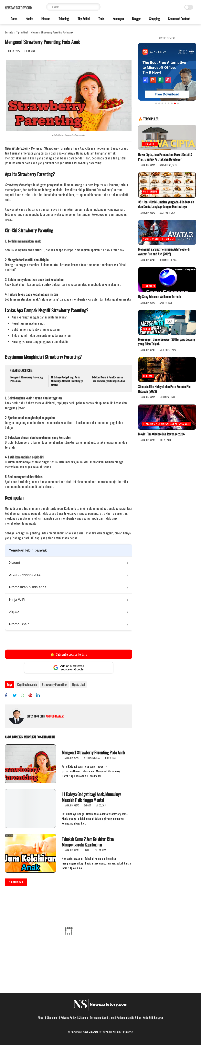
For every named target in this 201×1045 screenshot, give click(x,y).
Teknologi (63, 18)
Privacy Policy (68, 1017)
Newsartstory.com (18, 7)
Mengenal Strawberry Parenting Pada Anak (26, 379)
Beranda (9, 32)
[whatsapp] (24, 695)
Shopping (154, 18)
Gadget (87, 805)
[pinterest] (31, 695)
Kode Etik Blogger (153, 1017)
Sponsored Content (178, 18)
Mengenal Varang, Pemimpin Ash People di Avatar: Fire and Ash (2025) (164, 251)
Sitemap (83, 1017)
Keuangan (118, 18)
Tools (101, 18)
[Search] (97, 7)
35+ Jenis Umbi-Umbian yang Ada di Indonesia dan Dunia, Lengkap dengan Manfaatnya (166, 204)
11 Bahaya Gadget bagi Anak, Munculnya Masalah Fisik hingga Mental (67, 381)
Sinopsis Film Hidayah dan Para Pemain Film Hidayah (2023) (164, 389)
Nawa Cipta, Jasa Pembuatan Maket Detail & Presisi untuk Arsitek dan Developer (165, 157)
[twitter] (16, 695)
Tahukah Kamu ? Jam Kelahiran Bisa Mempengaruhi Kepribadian (108, 379)
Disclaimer (52, 1017)
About (41, 1017)
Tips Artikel (83, 18)
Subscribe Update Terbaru (68, 654)
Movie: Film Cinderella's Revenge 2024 (161, 434)
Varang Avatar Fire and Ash (158, 238)
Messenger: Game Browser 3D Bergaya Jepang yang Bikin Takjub (166, 341)
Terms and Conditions (102, 1017)
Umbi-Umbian (150, 191)
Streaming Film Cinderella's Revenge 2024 (166, 423)
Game (13, 18)
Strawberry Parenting (54, 684)
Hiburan (45, 18)
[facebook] (8, 695)
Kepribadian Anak (27, 684)
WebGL (146, 328)
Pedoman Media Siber (128, 1017)
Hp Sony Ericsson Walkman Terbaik (159, 296)
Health (29, 18)
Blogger (136, 18)
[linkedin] (39, 695)
